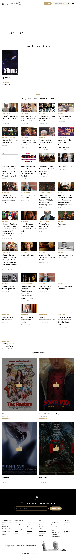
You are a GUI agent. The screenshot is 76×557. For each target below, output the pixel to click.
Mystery (29, 522)
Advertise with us (68, 527)
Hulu (16, 535)
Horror (16, 533)
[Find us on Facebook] (64, 531)
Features (53, 530)
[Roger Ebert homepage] (12, 3)
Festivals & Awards (56, 536)
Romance (29, 527)
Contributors (67, 529)
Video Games (54, 524)
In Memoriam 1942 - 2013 (32, 545)
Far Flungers (42, 531)
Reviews (41, 522)
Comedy (17, 527)
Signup (47, 3)
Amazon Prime (18, 524)
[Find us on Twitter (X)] (69, 531)
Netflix (28, 524)
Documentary (18, 529)
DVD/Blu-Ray (54, 522)
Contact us (66, 524)
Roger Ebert (54, 534)
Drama (16, 531)
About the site (67, 522)
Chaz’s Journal (43, 524)
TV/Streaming (55, 532)
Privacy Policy (52, 553)
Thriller (28, 533)
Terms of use (42, 553)
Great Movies (42, 527)
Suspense (29, 531)
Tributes (41, 535)
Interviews (42, 533)
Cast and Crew (6, 528)
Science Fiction (31, 529)
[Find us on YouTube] (67, 531)
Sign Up (4, 534)
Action (16, 522)
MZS (40, 529)
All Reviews (5, 526)
